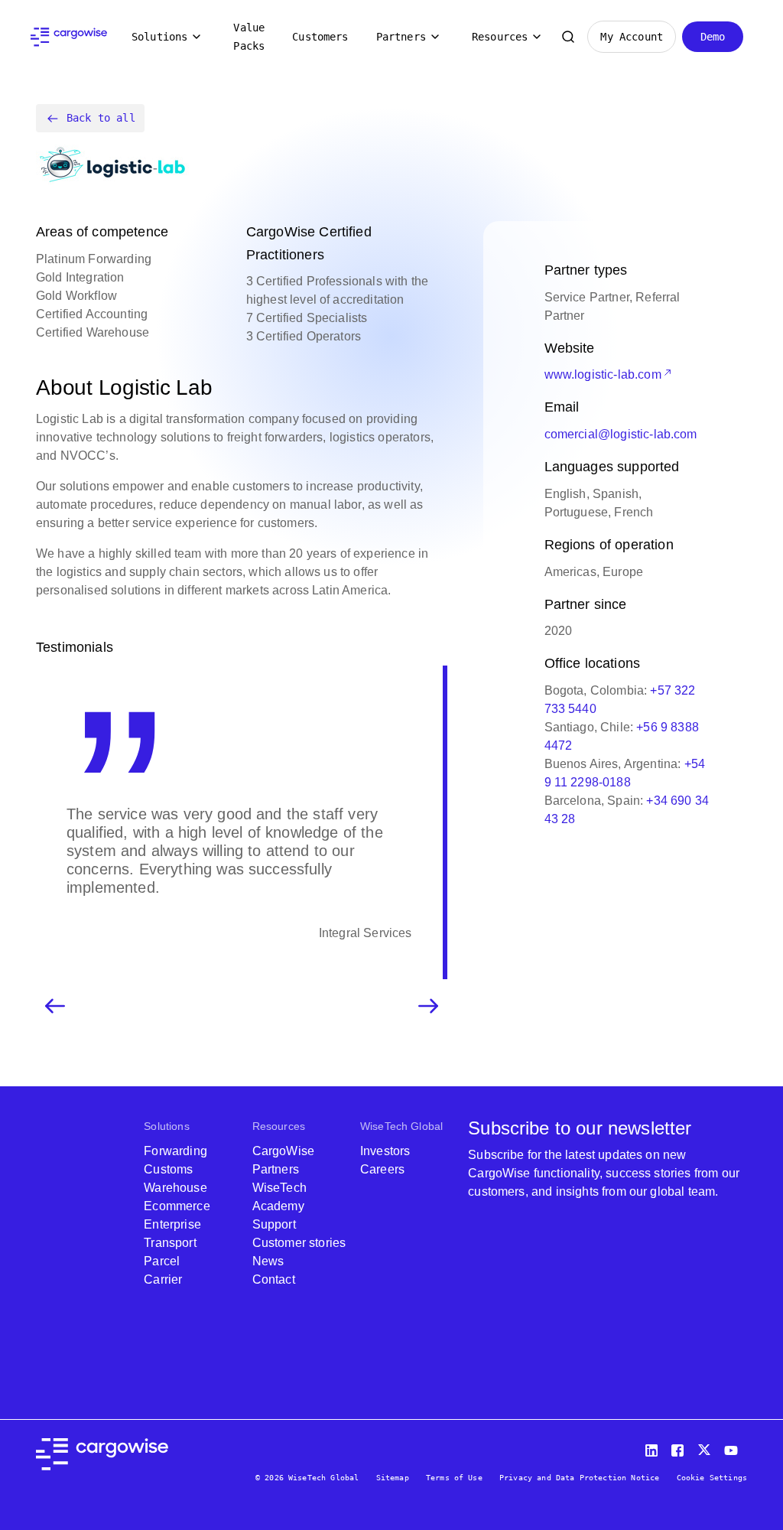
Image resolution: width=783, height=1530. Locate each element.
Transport (170, 1242)
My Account (631, 37)
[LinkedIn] (653, 1447)
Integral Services (365, 932)
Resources (500, 37)
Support (274, 1224)
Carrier (163, 1279)
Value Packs (249, 36)
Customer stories (299, 1242)
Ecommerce (177, 1206)
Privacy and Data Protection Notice (579, 1477)
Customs (168, 1169)
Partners (401, 37)
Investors (385, 1150)
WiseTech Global (401, 1126)
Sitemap (392, 1477)
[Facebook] (679, 1447)
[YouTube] (734, 1447)
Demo (713, 37)
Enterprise (172, 1224)
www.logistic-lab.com (602, 374)
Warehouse (175, 1187)
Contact (273, 1279)
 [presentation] (55, 1006)
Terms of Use (454, 1477)
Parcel (162, 1261)
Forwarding (175, 1150)
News (268, 1261)
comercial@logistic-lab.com (620, 434)
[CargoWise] (69, 37)
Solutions (159, 37)
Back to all (101, 118)
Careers (382, 1169)
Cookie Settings (712, 1477)
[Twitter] (705, 1447)
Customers (320, 37)
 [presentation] (428, 1006)
